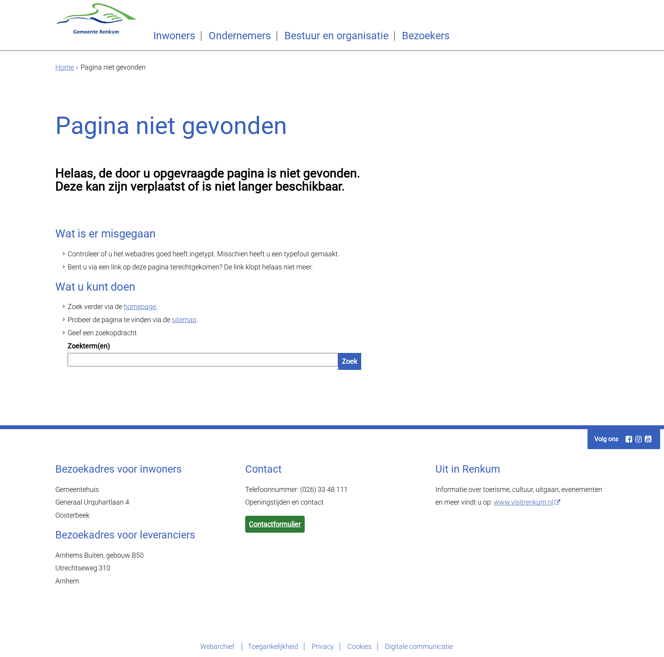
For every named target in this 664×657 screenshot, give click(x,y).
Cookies (359, 646)
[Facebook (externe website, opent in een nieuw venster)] (628, 439)
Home (64, 67)
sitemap (184, 320)
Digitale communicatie (419, 646)
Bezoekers (426, 36)
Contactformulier (275, 524)
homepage (140, 307)
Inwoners (174, 36)
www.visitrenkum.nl (523, 502)
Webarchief (218, 646)
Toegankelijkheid (273, 646)
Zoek (349, 361)
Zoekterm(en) (89, 346)
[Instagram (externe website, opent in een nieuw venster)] (638, 439)
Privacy (323, 646)
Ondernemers (240, 36)
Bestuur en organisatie (336, 36)
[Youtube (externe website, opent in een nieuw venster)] (648, 439)
